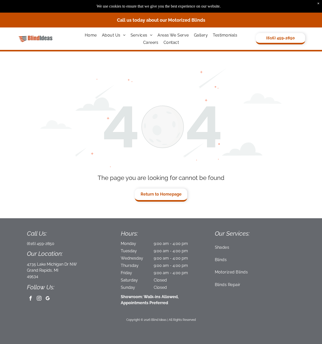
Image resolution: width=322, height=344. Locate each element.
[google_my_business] (47, 299)
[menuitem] (90, 35)
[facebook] (30, 299)
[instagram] (39, 299)
